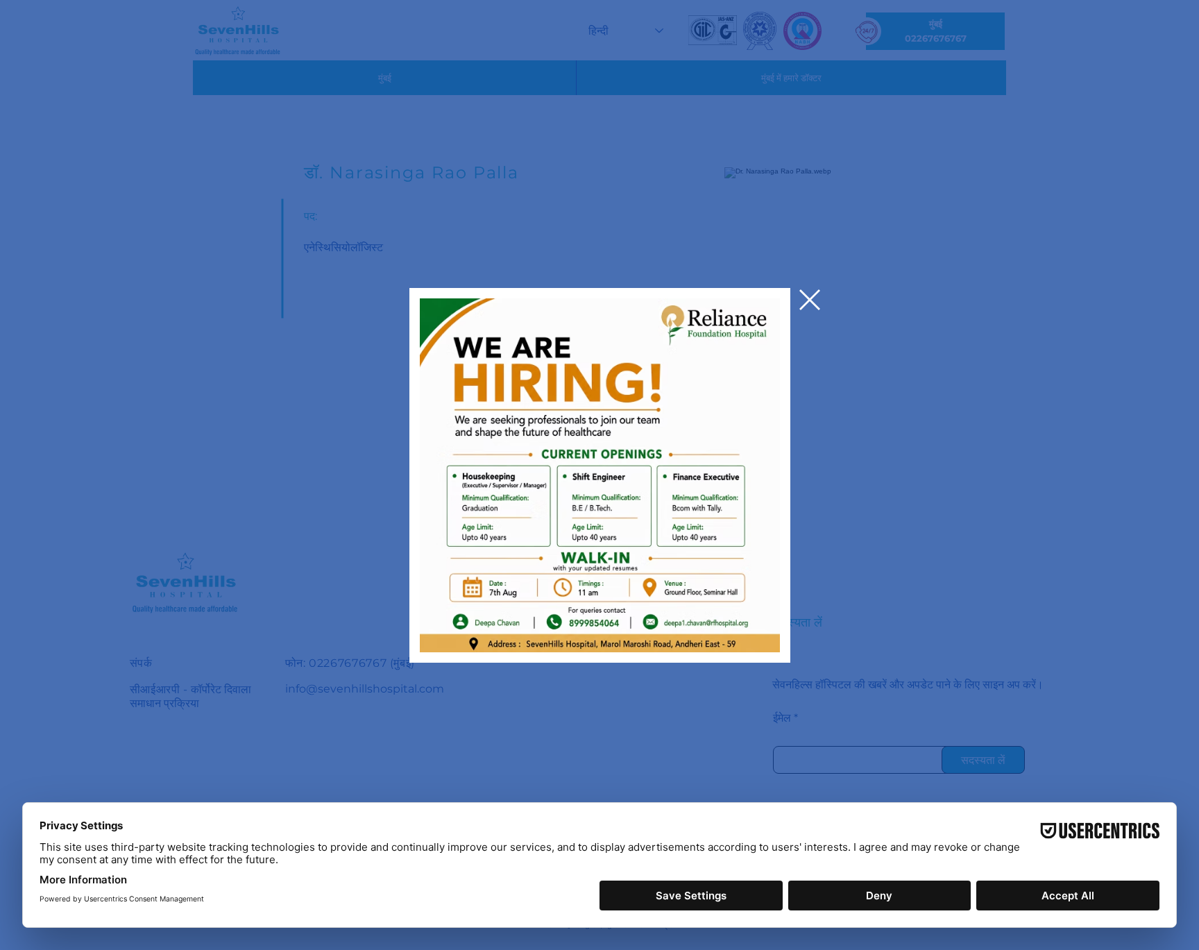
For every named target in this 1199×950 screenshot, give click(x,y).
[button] (809, 299)
